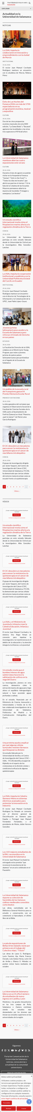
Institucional (8, 61)
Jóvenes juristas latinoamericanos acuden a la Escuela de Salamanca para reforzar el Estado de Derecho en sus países (16, 332)
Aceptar (23, 1108)
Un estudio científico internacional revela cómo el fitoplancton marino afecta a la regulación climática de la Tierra (17, 223)
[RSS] (29, 1050)
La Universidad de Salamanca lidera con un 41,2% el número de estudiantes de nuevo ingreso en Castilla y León (16, 995)
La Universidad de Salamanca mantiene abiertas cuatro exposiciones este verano (15, 160)
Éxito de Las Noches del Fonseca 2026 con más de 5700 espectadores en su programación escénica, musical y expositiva (17, 106)
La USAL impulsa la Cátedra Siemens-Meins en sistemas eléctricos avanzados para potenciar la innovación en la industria (15, 801)
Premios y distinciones (11, 398)
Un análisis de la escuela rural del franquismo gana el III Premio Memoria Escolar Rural (16, 391)
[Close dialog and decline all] (31, 1075)
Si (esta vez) (16, 515)
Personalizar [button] (6, 1103)
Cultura (6, 115)
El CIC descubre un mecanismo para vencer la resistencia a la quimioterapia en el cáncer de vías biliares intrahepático (16, 449)
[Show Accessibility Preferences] (29, 1101)
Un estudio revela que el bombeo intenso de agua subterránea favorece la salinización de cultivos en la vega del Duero (15, 675)
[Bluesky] (22, 1050)
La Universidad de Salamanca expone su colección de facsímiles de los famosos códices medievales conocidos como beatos (16, 900)
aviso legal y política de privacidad (14, 1098)
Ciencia (5, 231)
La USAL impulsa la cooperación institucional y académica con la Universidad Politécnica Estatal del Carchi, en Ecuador (17, 277)
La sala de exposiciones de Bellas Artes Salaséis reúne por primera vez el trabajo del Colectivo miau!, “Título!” (16, 947)
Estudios (6, 341)
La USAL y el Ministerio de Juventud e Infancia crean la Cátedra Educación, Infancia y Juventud (16, 625)
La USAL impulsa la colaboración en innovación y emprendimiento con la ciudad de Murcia (16, 54)
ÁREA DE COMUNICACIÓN (16, 1072)
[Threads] (26, 1050)
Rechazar (8, 1108)
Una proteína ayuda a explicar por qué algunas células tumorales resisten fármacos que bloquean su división (16, 746)
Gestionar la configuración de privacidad (17, 517)
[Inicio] (17, 3)
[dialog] (16, 1093)
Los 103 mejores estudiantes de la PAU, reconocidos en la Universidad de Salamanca (17, 854)
